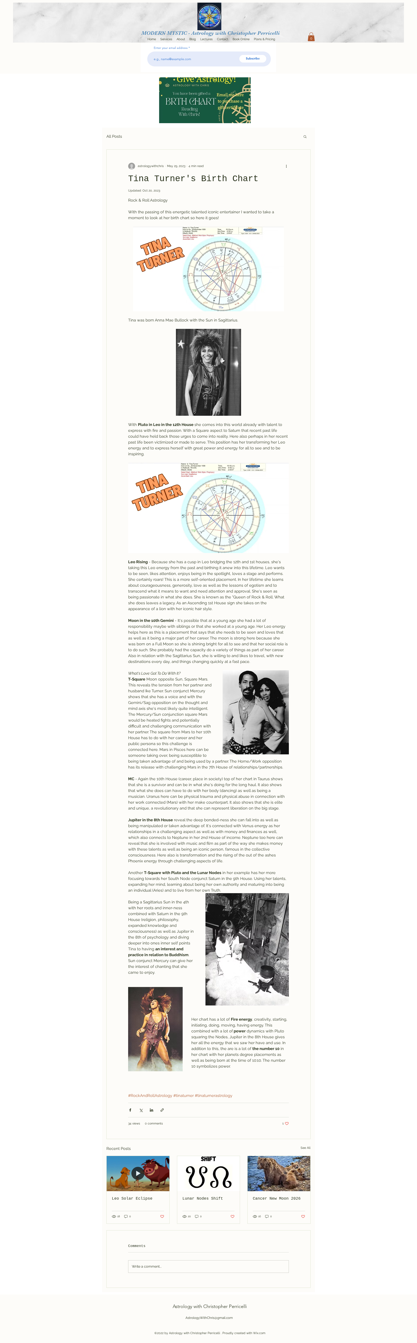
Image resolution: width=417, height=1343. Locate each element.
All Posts (114, 136)
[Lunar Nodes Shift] (208, 1173)
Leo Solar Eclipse (132, 1198)
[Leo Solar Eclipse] (138, 1173)
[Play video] (208, 508)
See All (306, 1147)
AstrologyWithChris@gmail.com (209, 1318)
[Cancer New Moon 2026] (279, 1173)
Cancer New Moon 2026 (277, 1198)
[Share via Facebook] (130, 1110)
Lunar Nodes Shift (202, 1198)
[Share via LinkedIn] (151, 1110)
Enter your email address (171, 47)
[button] (311, 36)
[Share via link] (162, 1110)
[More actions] (286, 166)
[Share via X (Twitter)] (141, 1110)
